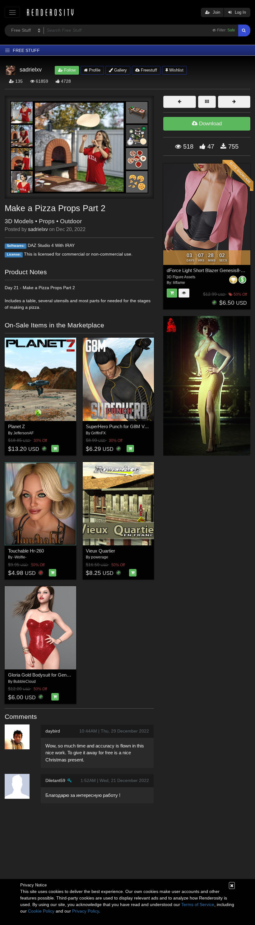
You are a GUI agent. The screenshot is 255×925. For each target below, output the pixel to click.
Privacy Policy (85, 911)
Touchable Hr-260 (26, 550)
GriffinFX (98, 433)
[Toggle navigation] (12, 12)
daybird (52, 730)
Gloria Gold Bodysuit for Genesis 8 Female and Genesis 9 (67, 675)
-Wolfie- (19, 557)
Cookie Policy (41, 911)
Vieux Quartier (100, 550)
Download (209, 124)
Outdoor (71, 221)
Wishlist (175, 70)
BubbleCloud (24, 681)
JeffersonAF (23, 433)
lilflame (179, 282)
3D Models (19, 221)
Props (47, 221)
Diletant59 (55, 780)
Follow (69, 70)
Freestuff (148, 70)
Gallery (120, 70)
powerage (99, 557)
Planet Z (16, 426)
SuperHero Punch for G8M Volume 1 (123, 426)
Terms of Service (197, 904)
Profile (94, 70)
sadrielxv (38, 229)
